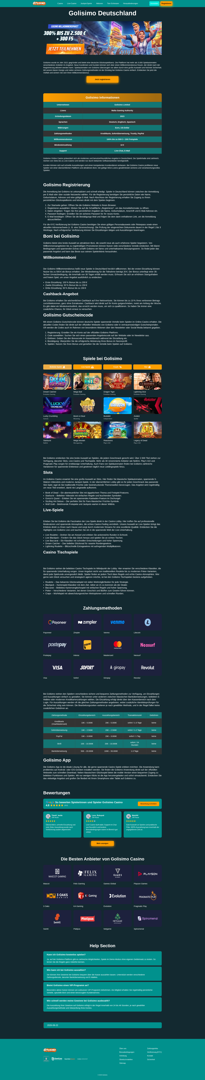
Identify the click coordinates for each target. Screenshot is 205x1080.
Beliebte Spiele (56, 367)
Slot (145, 367)
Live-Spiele (85, 367)
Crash (115, 367)
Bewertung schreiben (149, 804)
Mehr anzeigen (102, 843)
